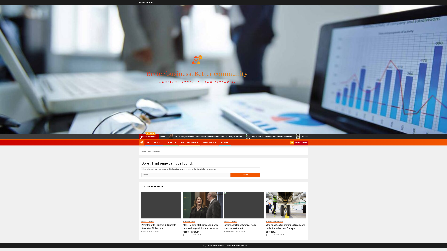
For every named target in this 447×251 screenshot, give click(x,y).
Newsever (231, 245)
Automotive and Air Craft (274, 221)
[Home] (142, 142)
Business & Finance (147, 221)
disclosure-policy (189, 143)
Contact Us (171, 143)
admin (157, 231)
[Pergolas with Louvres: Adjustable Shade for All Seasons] (161, 205)
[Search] (287, 142)
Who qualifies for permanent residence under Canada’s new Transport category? (304, 136)
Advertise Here (154, 143)
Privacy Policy (209, 143)
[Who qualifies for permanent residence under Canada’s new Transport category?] (286, 205)
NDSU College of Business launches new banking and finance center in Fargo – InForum (179, 136)
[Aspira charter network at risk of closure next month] (244, 205)
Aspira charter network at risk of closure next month (242, 136)
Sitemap (224, 143)
